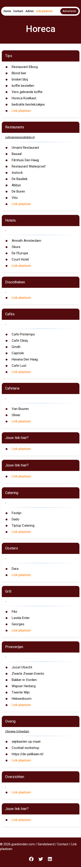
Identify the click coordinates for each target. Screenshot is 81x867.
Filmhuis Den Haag (25, 160)
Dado (15, 519)
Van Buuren (20, 409)
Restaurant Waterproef (29, 166)
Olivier (16, 415)
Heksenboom (22, 699)
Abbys (16, 185)
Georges (18, 624)
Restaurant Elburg (25, 67)
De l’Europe (20, 253)
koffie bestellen (23, 86)
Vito (15, 198)
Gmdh (16, 347)
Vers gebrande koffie (27, 92)
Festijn (16, 513)
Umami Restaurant (25, 148)
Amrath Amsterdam (26, 241)
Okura (16, 247)
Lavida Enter (21, 618)
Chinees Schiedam (17, 731)
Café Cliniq (20, 341)
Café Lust (19, 366)
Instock (17, 173)
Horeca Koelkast (24, 98)
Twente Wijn (21, 692)
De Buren (18, 191)
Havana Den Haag (25, 359)
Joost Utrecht (22, 667)
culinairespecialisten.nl (20, 137)
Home (7, 11)
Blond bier (19, 73)
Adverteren (69, 11)
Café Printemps (23, 334)
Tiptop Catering (23, 526)
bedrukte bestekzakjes (28, 104)
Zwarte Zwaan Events (28, 674)
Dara (15, 569)
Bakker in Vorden (24, 680)
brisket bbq (20, 79)
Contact (18, 11)
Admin (29, 11)
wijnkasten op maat (26, 742)
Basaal (17, 154)
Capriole (18, 353)
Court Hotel (20, 259)
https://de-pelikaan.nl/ (28, 754)
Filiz (14, 612)
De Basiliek (19, 179)
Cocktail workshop (25, 748)
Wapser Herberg (24, 686)
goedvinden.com (23, 844)
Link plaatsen (44, 11)
